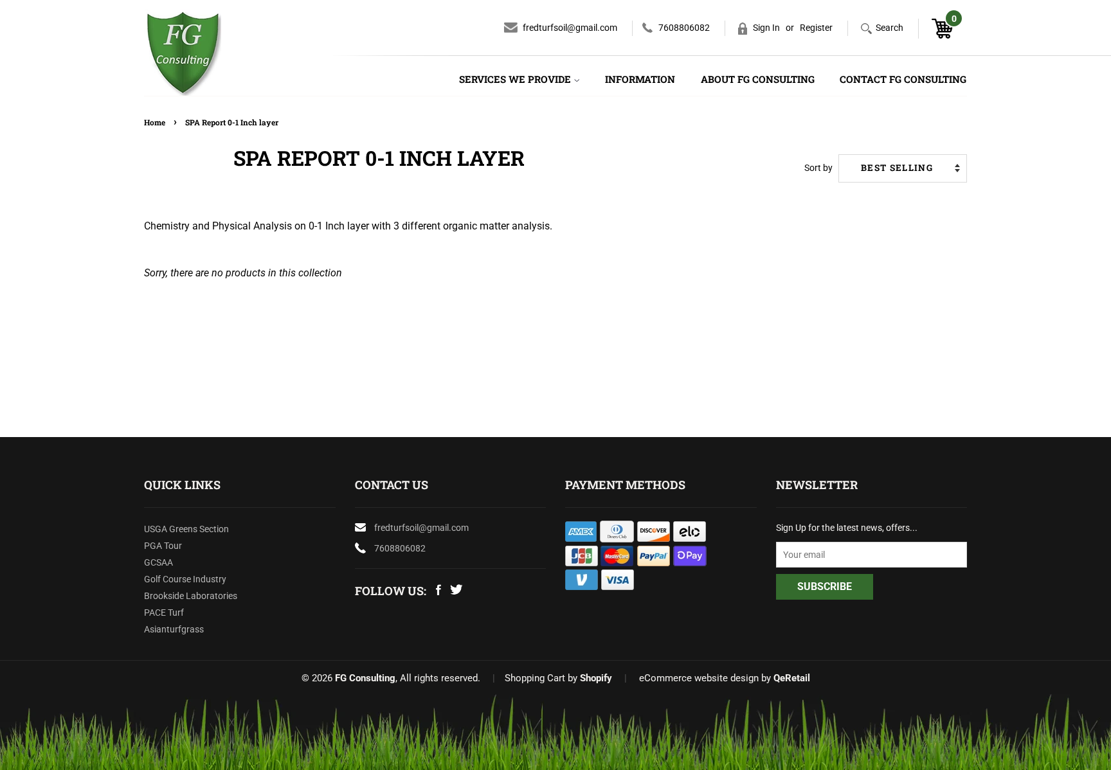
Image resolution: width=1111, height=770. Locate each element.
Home (154, 122)
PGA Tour (163, 546)
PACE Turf (164, 612)
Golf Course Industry (185, 579)
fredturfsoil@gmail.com (570, 27)
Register (816, 27)
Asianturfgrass (174, 629)
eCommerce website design (699, 678)
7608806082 (684, 27)
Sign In (766, 27)
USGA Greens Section (186, 529)
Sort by (818, 168)
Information (640, 79)
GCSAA (158, 562)
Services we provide (516, 79)
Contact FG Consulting (903, 79)
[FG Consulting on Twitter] (456, 591)
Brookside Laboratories (190, 596)
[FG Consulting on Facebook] (438, 592)
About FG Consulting (758, 79)
